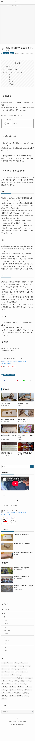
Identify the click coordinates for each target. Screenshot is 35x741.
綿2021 (13, 687)
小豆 (17, 681)
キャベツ (5, 666)
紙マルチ (23, 684)
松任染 (11, 53)
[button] (4, 380)
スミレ (23, 669)
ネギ (12, 675)
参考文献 (11, 84)
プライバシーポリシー (14, 721)
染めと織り (6, 53)
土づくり (28, 678)
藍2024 (12, 696)
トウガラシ (5, 672)
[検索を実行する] (32, 466)
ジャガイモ (15, 669)
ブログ (6, 613)
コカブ (21, 666)
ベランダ (7, 640)
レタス (19, 675)
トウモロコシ (16, 672)
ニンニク (5, 675)
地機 (4, 681)
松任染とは (9, 66)
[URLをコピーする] (31, 380)
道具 (27, 696)
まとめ (11, 81)
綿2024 (5, 690)
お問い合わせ (23, 721)
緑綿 (4, 693)
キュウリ (13, 666)
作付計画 (20, 678)
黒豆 (4, 699)
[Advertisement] (17, 25)
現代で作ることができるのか (15, 72)
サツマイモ (5, 669)
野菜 (6, 650)
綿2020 (5, 687)
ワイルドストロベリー (8, 678)
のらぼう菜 (6, 663)
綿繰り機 (28, 690)
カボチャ (24, 663)
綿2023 (28, 687)
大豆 (10, 681)
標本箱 (23, 681)
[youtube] (17, 500)
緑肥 (10, 693)
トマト (24, 672)
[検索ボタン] (33, 2)
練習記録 (17, 693)
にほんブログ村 (6, 363)
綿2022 (20, 687)
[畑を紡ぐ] (17, 2)
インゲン (15, 663)
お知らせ (6, 609)
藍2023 (5, 696)
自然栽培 (26, 693)
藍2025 (20, 696)
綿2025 (12, 690)
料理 (6, 620)
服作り (6, 623)
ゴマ (28, 666)
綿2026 (20, 690)
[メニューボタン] (2, 2)
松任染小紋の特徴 (11, 69)
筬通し (9, 684)
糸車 (16, 684)
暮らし (6, 617)
